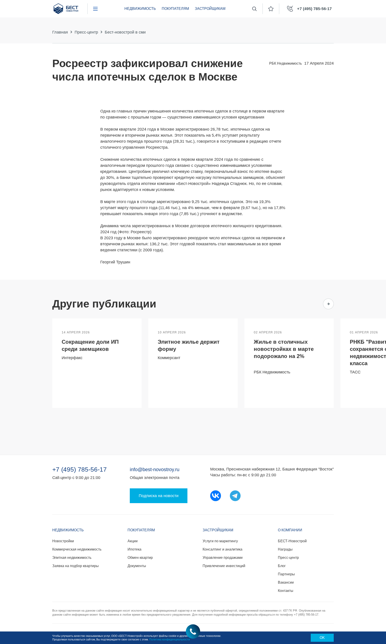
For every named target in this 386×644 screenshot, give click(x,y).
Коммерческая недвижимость (76, 549)
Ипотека (134, 549)
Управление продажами (223, 557)
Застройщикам (210, 9)
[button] (311, 304)
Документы (137, 566)
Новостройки (63, 541)
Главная (60, 32)
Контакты (285, 591)
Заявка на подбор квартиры (75, 566)
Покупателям (175, 9)
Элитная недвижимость (71, 557)
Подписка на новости (158, 496)
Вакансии (286, 582)
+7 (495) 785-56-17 (79, 469)
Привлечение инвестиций (224, 566)
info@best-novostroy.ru (154, 469)
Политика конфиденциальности (169, 639)
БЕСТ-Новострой (292, 541)
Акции (133, 541)
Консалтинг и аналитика (222, 549)
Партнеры (286, 574)
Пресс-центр (86, 32)
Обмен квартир (140, 557)
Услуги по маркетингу (220, 541)
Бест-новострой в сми (125, 32)
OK (322, 638)
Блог (282, 566)
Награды (285, 549)
